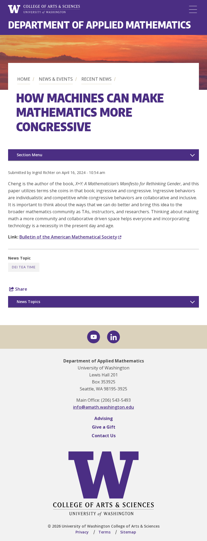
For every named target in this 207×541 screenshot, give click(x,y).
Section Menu (29, 154)
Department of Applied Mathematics (99, 25)
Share (20, 289)
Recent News (96, 79)
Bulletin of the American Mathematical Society (68, 237)
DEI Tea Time (24, 267)
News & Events (56, 79)
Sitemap (128, 532)
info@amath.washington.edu (103, 407)
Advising (103, 418)
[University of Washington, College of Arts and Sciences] (44, 9)
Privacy (82, 532)
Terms (104, 532)
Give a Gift (103, 427)
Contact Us (104, 436)
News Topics (28, 301)
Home (23, 79)
